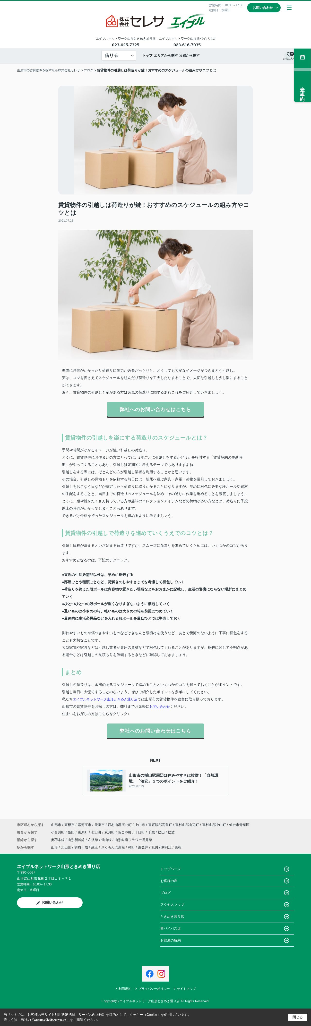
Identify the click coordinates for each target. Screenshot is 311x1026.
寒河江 (166, 847)
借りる (111, 55)
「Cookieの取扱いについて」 (50, 1020)
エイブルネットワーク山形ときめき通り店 (105, 699)
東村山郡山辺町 (187, 825)
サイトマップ (186, 989)
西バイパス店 (170, 928)
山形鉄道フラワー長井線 (133, 840)
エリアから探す (166, 55)
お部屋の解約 (170, 940)
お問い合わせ (263, 7)
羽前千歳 (81, 847)
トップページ (170, 869)
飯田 (72, 832)
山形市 (56, 825)
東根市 (69, 825)
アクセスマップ (172, 905)
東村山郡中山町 (214, 825)
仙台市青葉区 (239, 825)
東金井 (143, 847)
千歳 (152, 832)
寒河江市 (84, 825)
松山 (162, 832)
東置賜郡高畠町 (160, 825)
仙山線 (106, 840)
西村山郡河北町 (120, 825)
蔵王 (94, 847)
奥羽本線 (58, 840)
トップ (147, 55)
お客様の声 (168, 881)
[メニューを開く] (289, 7)
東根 (178, 847)
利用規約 (125, 989)
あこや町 (125, 832)
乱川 (154, 847)
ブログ (165, 893)
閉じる (298, 1017)
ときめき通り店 (172, 916)
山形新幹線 (77, 840)
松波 (171, 832)
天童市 (100, 825)
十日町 (140, 832)
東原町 (83, 832)
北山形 (66, 847)
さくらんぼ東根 (113, 847)
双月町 (110, 832)
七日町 (96, 832)
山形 (54, 847)
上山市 (140, 825)
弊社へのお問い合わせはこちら (155, 409)
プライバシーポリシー (154, 989)
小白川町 (58, 832)
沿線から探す (189, 55)
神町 (131, 847)
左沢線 (93, 840)
